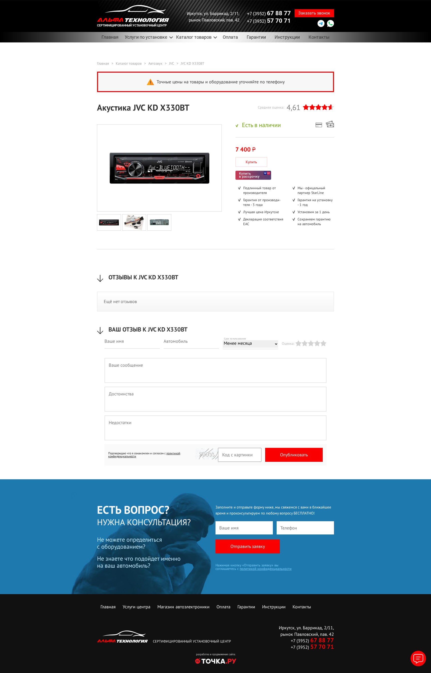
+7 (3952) (269, 13)
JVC (171, 63)
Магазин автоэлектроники (183, 607)
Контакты (319, 37)
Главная (110, 37)
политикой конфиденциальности (266, 568)
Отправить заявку (247, 546)
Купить (251, 162)
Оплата (230, 37)
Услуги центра (136, 607)
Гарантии (256, 37)
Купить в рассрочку (253, 175)
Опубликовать (294, 455)
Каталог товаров (129, 63)
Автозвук (155, 63)
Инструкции (287, 37)
